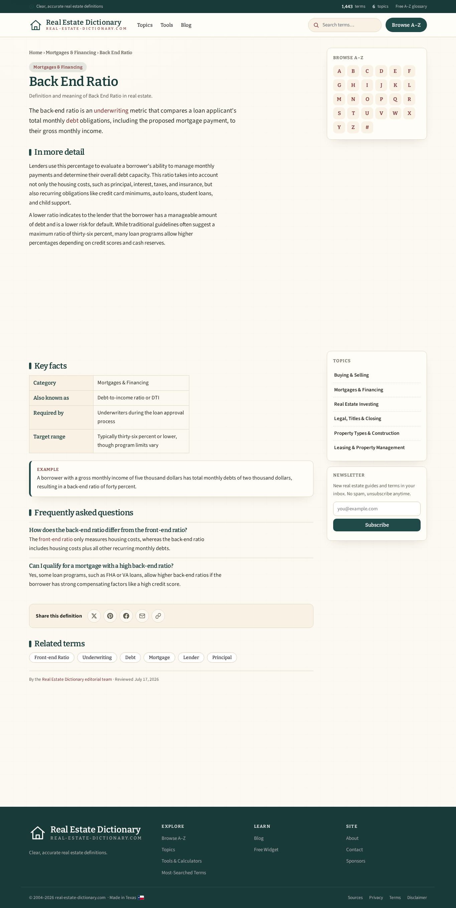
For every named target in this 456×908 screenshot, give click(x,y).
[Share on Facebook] (126, 616)
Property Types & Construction (366, 433)
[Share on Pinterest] (110, 616)
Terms (395, 897)
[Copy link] (158, 616)
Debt (130, 657)
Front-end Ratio (51, 657)
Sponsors (355, 861)
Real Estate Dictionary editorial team (77, 679)
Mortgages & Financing (71, 52)
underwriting (111, 110)
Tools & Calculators (182, 861)
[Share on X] (94, 616)
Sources (355, 897)
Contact (354, 849)
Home (35, 52)
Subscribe (377, 525)
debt (72, 120)
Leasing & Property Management (369, 447)
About (352, 838)
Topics (145, 25)
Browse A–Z (406, 25)
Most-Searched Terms (184, 872)
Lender (191, 657)
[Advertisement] (171, 303)
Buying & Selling (351, 375)
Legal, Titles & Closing (357, 418)
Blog (186, 25)
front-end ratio (56, 539)
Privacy (376, 897)
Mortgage (159, 657)
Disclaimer (417, 897)
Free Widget (266, 849)
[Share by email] (142, 616)
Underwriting (97, 657)
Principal (222, 657)
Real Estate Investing (356, 404)
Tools (167, 25)
